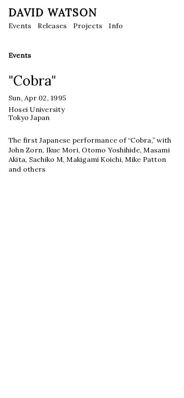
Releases (52, 25)
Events (20, 25)
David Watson (53, 12)
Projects (87, 25)
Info (116, 25)
